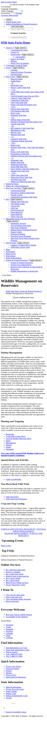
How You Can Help (13, 188)
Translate (18, 13)
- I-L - (13, 117)
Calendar (14, 70)
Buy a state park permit (14, 574)
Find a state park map (14, 597)
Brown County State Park (20, 88)
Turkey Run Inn (17, 217)
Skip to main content (9, 2)
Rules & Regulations (14, 258)
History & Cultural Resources (17, 186)
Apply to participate (14, 479)
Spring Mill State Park (19, 167)
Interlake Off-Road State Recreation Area (26, 122)
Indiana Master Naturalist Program (24, 230)
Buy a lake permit (12, 581)
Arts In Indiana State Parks (21, 226)
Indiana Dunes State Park (20, 120)
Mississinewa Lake (18, 130)
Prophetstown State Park (20, 154)
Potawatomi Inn (17, 212)
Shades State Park (17, 162)
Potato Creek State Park (20, 152)
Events (8, 68)
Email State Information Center (17, 650)
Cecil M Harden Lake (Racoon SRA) (25, 96)
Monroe (9, 445)
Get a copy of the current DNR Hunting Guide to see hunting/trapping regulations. (22, 454)
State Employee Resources (16, 677)
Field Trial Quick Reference (16, 499)
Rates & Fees (11, 254)
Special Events (16, 74)
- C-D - (13, 90)
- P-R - (13, 143)
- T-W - (13, 173)
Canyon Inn (15, 206)
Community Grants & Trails (16, 65)
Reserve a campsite (13, 572)
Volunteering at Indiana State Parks (24, 197)
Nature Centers (16, 232)
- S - (12, 158)
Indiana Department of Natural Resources (21, 24)
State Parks (14, 291)
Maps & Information (13, 687)
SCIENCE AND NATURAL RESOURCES (18, 529)
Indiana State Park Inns (19, 202)
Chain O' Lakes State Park (21, 98)
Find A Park (10, 77)
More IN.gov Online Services (17, 583)
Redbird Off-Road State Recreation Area (26, 156)
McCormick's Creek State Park (22, 128)
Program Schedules (18, 234)
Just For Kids (11, 243)
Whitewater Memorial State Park (23, 182)
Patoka (8, 447)
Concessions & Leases (19, 50)
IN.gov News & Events (15, 689)
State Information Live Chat (16, 648)
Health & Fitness (12, 184)
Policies (9, 671)
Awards (9, 698)
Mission (14, 61)
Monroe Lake (16, 132)
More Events (6, 546)
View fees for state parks (15, 595)
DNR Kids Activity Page (20, 247)
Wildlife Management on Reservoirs (24, 271)
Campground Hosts (18, 191)
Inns (7, 199)
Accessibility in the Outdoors (17, 617)
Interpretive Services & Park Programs (20, 219)
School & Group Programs (21, 236)
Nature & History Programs (21, 72)
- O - (12, 137)
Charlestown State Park (19, 100)
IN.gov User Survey (13, 666)
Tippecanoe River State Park (21, 177)
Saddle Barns (16, 81)
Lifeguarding (20, 57)
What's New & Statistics (20, 63)
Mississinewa (11, 443)
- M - (12, 126)
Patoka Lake (15, 145)
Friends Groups (16, 195)
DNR (4, 42)
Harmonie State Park (18, 115)
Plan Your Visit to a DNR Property (19, 615)
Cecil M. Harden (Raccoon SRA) (18, 439)
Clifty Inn (14, 208)
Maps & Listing (17, 79)
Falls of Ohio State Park (20, 109)
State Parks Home (19, 42)
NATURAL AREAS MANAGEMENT (29, 530)
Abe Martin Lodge (18, 204)
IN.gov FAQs (11, 675)
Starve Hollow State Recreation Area (25, 169)
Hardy (8, 441)
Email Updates (11, 691)
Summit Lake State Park (20, 171)
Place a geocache (12, 601)
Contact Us (15, 52)
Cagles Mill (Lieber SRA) (16, 436)
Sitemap (9, 673)
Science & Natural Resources (17, 260)
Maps (8, 249)
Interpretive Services (18, 223)
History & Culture (17, 59)
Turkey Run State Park (19, 175)
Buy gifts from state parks (15, 570)
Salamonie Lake (17, 160)
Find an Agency (12, 652)
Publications (10, 252)
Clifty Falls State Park (19, 103)
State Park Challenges (19, 228)
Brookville (10, 434)
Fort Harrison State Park (20, 111)
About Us (9, 48)
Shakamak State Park (19, 165)
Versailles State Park (18, 180)
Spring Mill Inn (16, 214)
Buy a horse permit (13, 578)
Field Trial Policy (12, 497)
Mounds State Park (18, 135)
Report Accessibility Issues (16, 712)
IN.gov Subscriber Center (15, 585)
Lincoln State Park (18, 124)
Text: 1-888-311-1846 (14, 656)
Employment (15, 54)
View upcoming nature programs (18, 599)
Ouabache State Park (19, 139)
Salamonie (10, 449)
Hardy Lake (15, 113)
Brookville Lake (17, 85)
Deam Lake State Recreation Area (24, 105)
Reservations (11, 256)
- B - (12, 83)
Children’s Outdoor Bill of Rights (23, 245)
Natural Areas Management (21, 265)
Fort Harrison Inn (17, 210)
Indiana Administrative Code (17, 696)
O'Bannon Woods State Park (21, 141)
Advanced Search (12, 669)
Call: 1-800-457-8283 (14, 654)
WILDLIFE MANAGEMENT (16, 533)
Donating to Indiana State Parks (23, 193)
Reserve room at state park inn (17, 576)
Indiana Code (11, 694)
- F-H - (13, 107)
